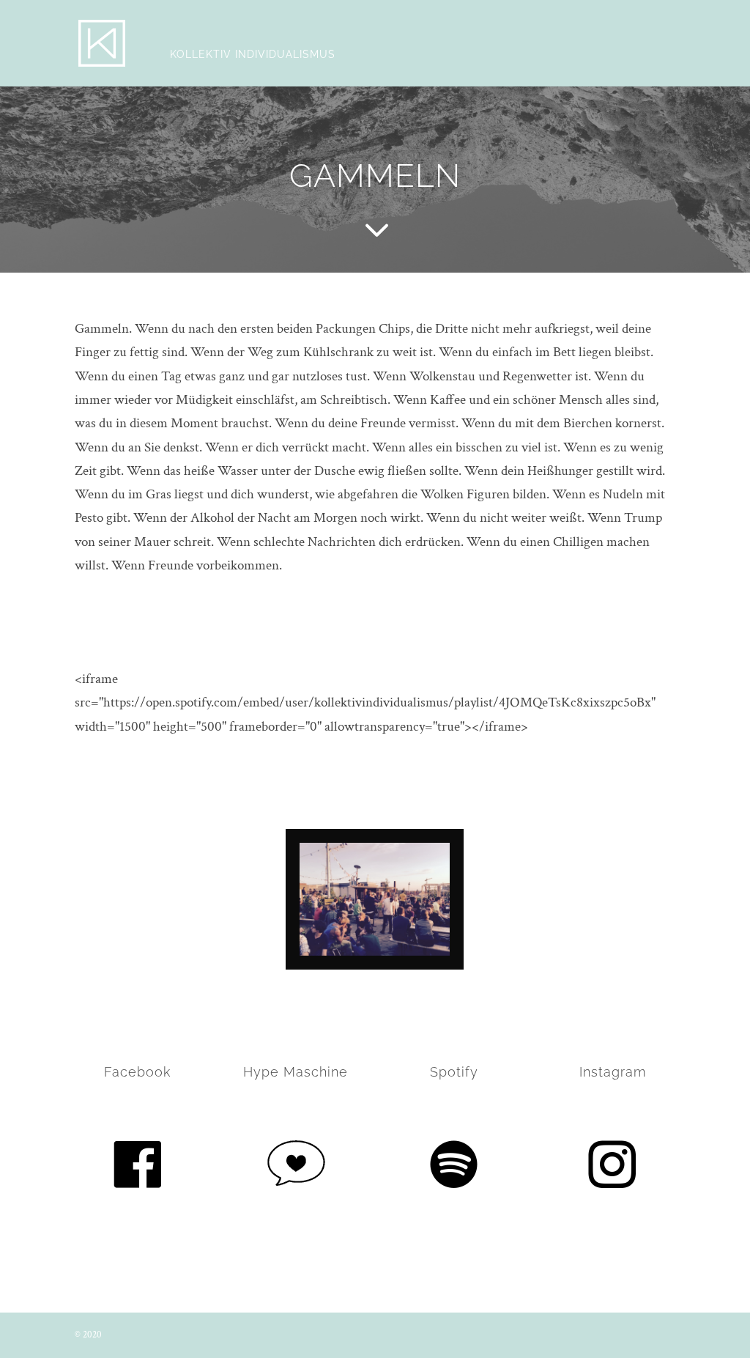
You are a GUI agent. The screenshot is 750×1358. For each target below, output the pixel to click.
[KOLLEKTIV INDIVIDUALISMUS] (101, 42)
